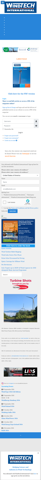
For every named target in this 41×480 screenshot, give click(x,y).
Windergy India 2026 (8, 412)
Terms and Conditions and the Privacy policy (24, 208)
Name (3, 178)
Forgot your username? (11, 138)
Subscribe (4, 211)
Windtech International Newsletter (14, 195)
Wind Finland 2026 (7, 406)
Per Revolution (6, 265)
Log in (20, 132)
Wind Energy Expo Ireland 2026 (12, 424)
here (35, 474)
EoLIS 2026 (5, 430)
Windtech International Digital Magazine (23, 197)
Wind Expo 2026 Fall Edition (11, 392)
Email (3, 185)
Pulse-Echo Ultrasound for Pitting (12, 258)
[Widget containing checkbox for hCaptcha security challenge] (16, 202)
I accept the (20, 208)
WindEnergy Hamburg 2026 (10, 400)
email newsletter (25, 338)
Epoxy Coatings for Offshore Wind (12, 261)
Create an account (10, 140)
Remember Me (9, 129)
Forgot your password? (11, 136)
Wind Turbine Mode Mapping (11, 252)
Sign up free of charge (9, 107)
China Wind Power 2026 (9, 418)
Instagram (11, 383)
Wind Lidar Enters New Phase (11, 255)
